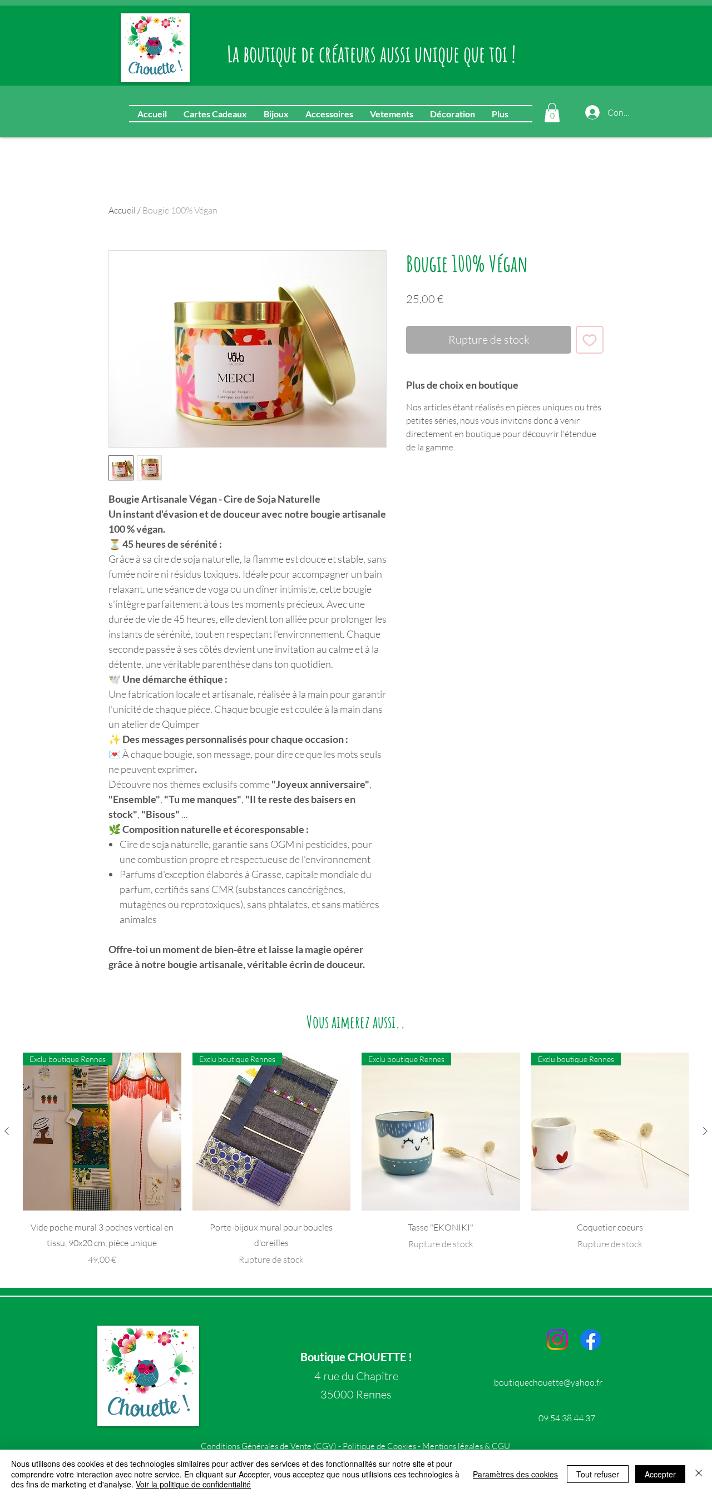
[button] (552, 112)
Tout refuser (597, 1474)
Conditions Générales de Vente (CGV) (269, 1446)
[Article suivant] (705, 1131)
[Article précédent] (6, 1131)
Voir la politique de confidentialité (193, 1484)
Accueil (122, 210)
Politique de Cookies (379, 1446)
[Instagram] (557, 1339)
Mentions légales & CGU (466, 1446)
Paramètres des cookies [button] (515, 1474)
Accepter (660, 1474)
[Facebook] (591, 1339)
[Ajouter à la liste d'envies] (590, 340)
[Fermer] (698, 1474)
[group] (356, 1159)
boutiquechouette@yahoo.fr (548, 1382)
